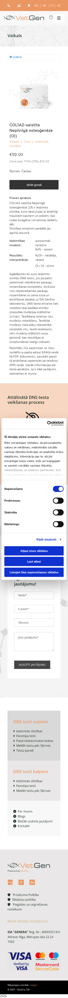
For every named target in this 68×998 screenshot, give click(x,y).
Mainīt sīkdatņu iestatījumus (28, 921)
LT (52, 5)
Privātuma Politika (23, 895)
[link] (33, 417)
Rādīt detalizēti (46, 539)
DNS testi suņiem (30, 721)
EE (58, 5)
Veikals (14, 141)
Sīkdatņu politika (23, 899)
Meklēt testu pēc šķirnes (33, 745)
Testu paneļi (25, 750)
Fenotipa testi (26, 736)
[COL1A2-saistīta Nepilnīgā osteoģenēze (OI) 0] (34, 92)
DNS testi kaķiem (30, 771)
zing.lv (34, 985)
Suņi (27, 141)
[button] (58, 18)
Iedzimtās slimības (29, 731)
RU (37, 5)
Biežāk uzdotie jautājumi (33, 821)
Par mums (22, 811)
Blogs (19, 816)
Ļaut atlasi (34, 561)
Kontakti (21, 826)
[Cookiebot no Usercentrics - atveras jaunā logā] (48, 423)
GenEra (24, 870)
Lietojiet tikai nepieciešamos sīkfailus (34, 572)
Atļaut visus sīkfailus (34, 550)
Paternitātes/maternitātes (34, 741)
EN (45, 5)
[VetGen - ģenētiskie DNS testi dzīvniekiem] (24, 18)
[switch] (58, 500)
